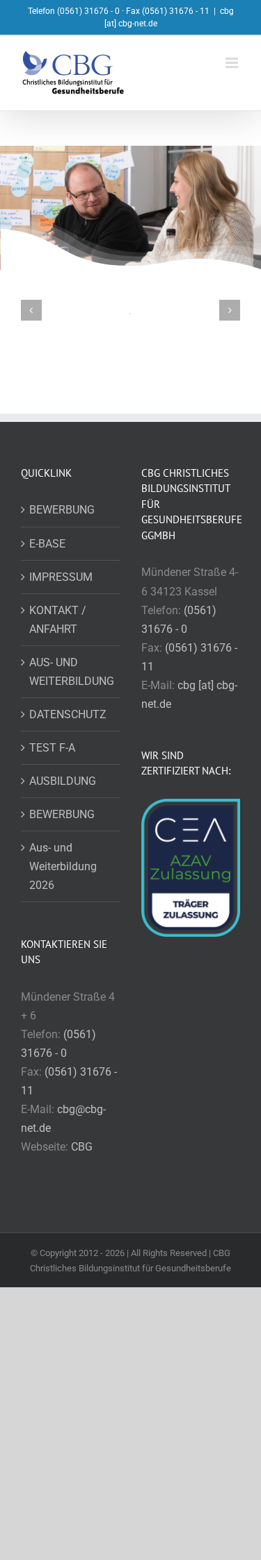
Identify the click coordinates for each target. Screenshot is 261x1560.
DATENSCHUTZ (67, 714)
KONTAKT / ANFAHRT (57, 620)
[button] (31, 310)
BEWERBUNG (62, 509)
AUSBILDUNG (62, 781)
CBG (82, 1146)
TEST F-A (52, 747)
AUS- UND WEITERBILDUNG (71, 672)
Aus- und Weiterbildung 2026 (63, 866)
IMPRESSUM (61, 577)
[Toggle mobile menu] (233, 63)
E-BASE (47, 543)
